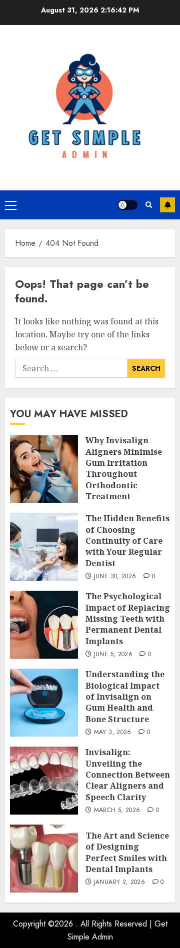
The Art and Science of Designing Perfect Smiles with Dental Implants (127, 852)
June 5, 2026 (113, 655)
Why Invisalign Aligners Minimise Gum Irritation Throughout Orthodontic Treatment (124, 468)
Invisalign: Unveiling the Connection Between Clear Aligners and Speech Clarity (128, 775)
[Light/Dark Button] (128, 205)
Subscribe (167, 204)
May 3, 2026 (113, 733)
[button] (10, 204)
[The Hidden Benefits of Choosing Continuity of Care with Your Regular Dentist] (44, 547)
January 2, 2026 (119, 883)
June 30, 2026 (115, 577)
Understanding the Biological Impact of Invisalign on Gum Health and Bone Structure (125, 697)
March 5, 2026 (117, 811)
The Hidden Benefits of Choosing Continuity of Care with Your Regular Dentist (128, 541)
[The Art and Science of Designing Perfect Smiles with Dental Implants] (44, 859)
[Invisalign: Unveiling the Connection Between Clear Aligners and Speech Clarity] (44, 781)
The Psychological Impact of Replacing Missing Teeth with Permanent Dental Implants (128, 619)
